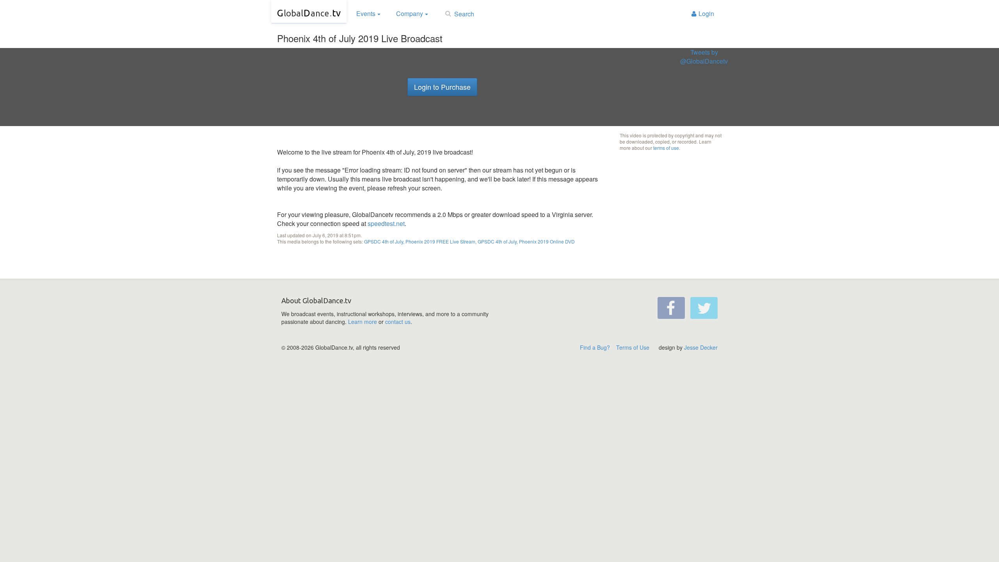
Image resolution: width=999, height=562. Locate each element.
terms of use (666, 147)
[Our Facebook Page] (671, 308)
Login (706, 13)
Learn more (362, 321)
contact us (398, 321)
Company (409, 13)
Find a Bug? (595, 347)
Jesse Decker (701, 347)
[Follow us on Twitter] (704, 308)
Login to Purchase (442, 87)
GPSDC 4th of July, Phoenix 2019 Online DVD (526, 241)
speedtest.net (386, 223)
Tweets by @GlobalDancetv (704, 57)
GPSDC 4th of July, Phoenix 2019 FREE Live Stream (419, 241)
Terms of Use (632, 347)
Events (365, 13)
